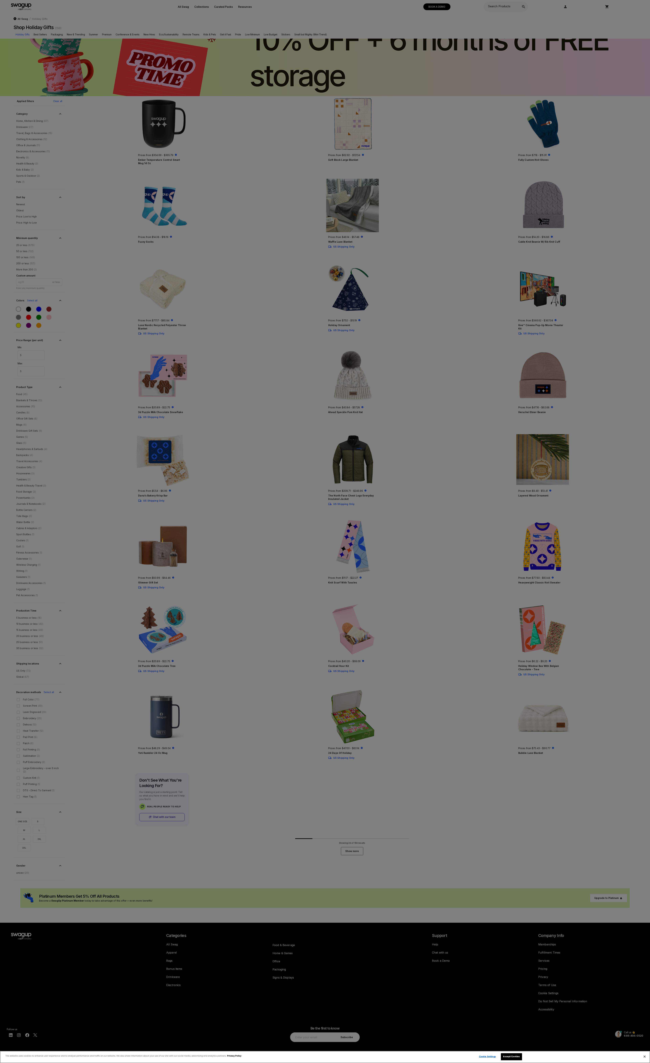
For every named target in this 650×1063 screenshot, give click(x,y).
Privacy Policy (234, 1056)
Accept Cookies (511, 1057)
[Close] (644, 1056)
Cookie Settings (487, 1057)
